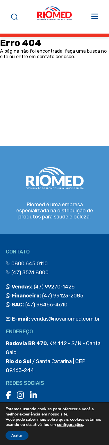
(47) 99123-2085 (46, 296)
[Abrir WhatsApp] (94, 430)
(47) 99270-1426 (42, 287)
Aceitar (17, 435)
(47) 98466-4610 (38, 304)
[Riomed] (54, 16)
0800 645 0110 (29, 263)
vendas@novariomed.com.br (56, 319)
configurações (70, 424)
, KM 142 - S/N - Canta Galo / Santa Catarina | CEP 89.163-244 (53, 357)
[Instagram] (20, 395)
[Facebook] (8, 395)
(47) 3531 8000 (29, 272)
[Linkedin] (33, 395)
